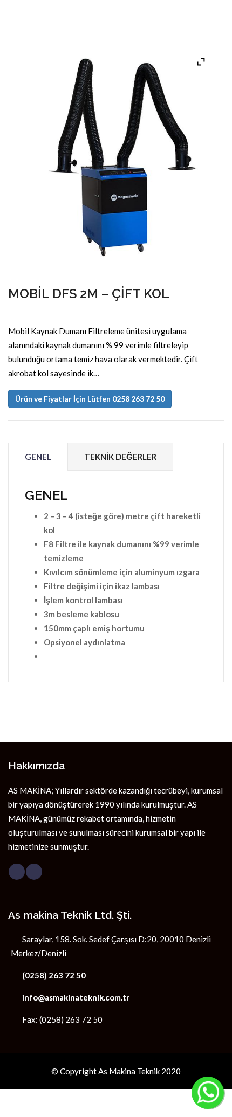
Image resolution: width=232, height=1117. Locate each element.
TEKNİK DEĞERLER (120, 456)
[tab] (38, 457)
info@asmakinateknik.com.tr (75, 997)
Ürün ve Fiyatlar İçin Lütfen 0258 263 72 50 (90, 398)
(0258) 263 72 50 (54, 975)
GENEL (38, 456)
